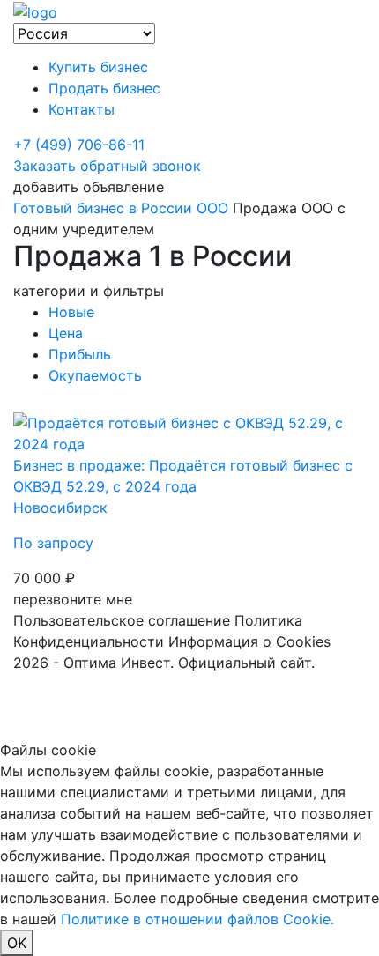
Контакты (81, 109)
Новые (71, 312)
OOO (212, 208)
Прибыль (79, 354)
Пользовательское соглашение (121, 620)
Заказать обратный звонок (107, 165)
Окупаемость (95, 375)
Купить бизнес (98, 67)
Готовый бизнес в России (102, 208)
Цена (65, 333)
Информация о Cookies (249, 641)
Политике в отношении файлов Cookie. (197, 919)
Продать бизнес (104, 88)
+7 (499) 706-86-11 (79, 144)
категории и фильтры (88, 291)
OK (16, 943)
